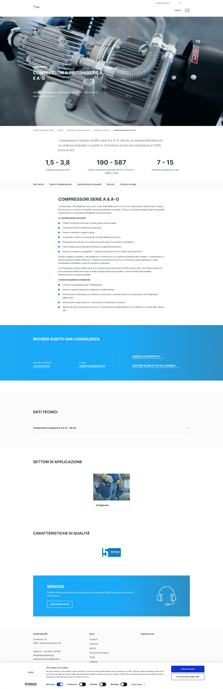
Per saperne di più (59, 604)
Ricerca (189, 3)
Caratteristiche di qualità (89, 184)
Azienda (93, 661)
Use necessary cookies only (188, 677)
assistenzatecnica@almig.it (46, 659)
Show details (136, 684)
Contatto (173, 3)
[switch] (82, 684)
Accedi (184, 3)
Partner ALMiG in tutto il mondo (154, 365)
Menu (178, 10)
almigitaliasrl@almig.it (92, 366)
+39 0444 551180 (162, 3)
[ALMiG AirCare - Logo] (111, 552)
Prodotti (93, 639)
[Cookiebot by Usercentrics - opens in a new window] (31, 684)
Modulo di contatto (146, 356)
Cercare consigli (128, 184)
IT (180, 3)
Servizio (111, 184)
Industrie (93, 644)
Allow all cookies (188, 669)
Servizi (92, 648)
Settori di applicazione (61, 184)
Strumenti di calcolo (99, 653)
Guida (92, 657)
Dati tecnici (38, 184)
